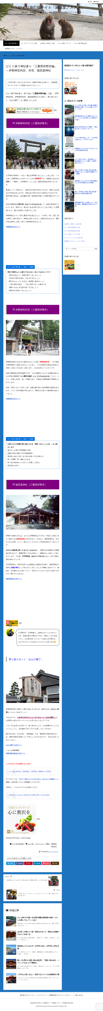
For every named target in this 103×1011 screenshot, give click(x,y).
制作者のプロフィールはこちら (74, 70)
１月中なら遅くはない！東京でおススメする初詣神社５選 (38, 974)
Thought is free (62, 1006)
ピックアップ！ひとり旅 (73, 238)
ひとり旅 (30, 844)
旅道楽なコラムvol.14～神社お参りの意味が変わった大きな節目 (29, 795)
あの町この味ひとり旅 (72, 224)
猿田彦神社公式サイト (14, 579)
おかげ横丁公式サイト (14, 745)
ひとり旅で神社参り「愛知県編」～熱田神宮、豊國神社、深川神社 (30, 771)
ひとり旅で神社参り (19, 55)
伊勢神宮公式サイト (13, 227)
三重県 (47, 844)
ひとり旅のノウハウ (72, 234)
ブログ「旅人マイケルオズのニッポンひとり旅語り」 (38, 779)
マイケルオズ (53, 852)
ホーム (8, 55)
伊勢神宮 (54, 844)
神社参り (54, 846)
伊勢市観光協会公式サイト (15, 753)
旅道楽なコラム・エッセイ (74, 241)
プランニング (39, 844)
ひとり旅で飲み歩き (72, 231)
